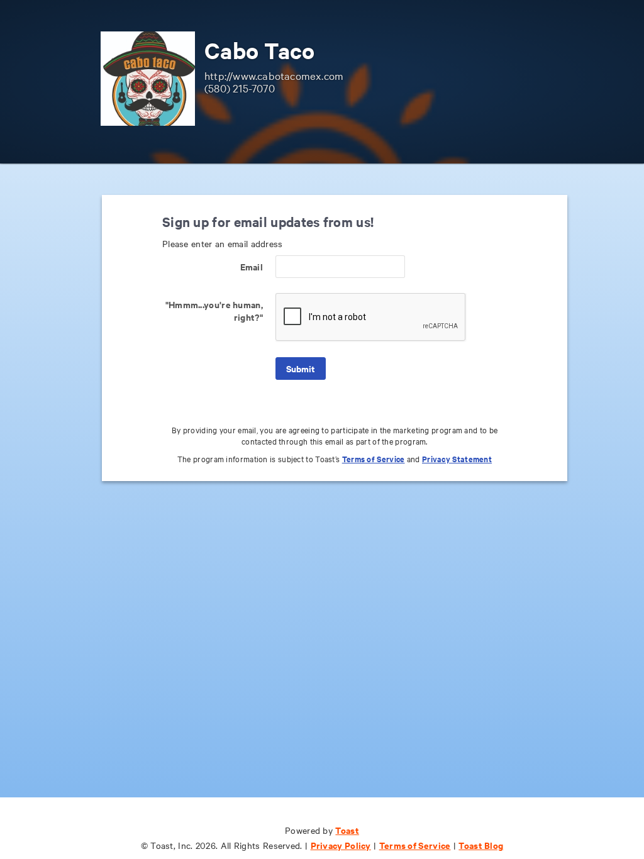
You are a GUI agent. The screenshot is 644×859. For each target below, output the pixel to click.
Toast (347, 829)
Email (251, 266)
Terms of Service (373, 459)
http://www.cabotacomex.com (273, 75)
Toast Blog (480, 844)
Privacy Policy (341, 844)
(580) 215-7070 (239, 87)
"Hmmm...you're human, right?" (214, 310)
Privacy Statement (457, 459)
